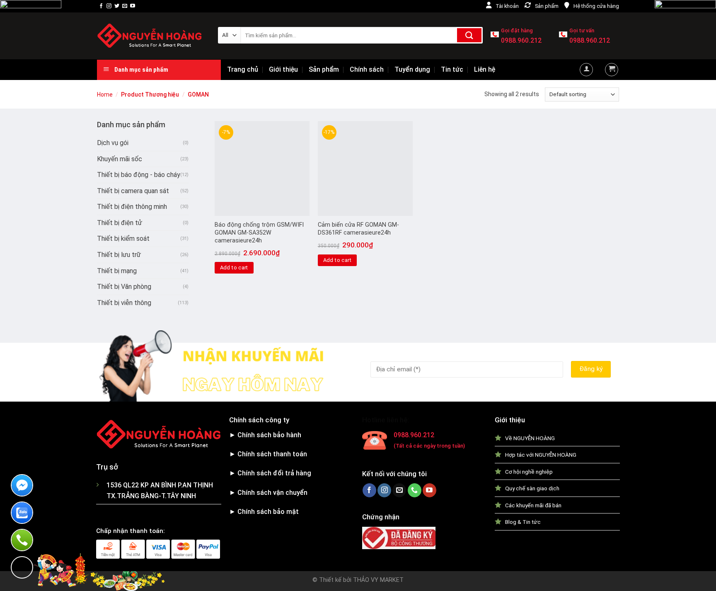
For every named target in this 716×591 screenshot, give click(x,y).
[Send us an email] (124, 6)
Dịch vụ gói (112, 143)
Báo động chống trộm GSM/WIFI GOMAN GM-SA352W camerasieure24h (259, 232)
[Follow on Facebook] (101, 6)
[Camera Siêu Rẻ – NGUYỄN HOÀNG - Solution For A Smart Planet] (151, 35)
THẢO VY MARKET (378, 580)
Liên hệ (484, 69)
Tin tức (452, 69)
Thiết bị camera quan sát (133, 191)
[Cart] (611, 69)
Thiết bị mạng (117, 271)
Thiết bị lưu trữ (119, 255)
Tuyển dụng (412, 69)
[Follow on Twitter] (116, 6)
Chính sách (367, 69)
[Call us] (414, 490)
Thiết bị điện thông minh (132, 207)
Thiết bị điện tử (119, 223)
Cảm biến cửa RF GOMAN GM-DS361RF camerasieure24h (358, 228)
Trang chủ (242, 69)
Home (105, 94)
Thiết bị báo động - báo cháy (138, 175)
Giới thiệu (283, 69)
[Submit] (469, 35)
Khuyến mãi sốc (119, 159)
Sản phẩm (324, 69)
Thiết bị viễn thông (124, 303)
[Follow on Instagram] (108, 6)
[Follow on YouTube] (132, 6)
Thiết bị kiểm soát (123, 238)
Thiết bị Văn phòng (124, 287)
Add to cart (234, 267)
